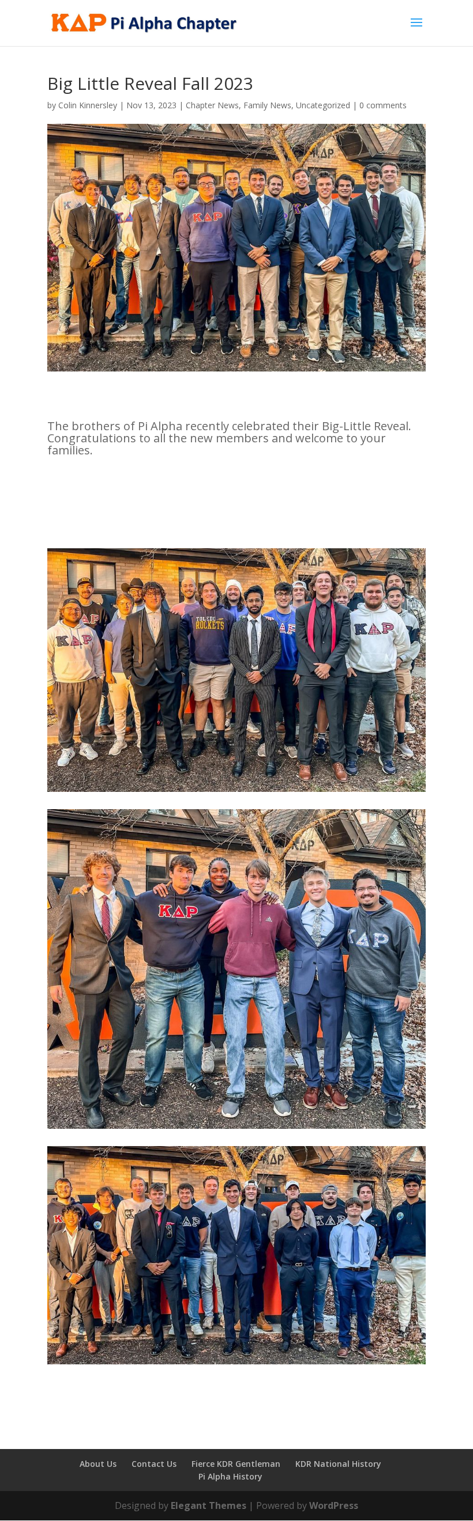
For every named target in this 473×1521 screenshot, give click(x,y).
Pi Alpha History (230, 1476)
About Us (98, 1463)
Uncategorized (323, 105)
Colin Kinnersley (87, 105)
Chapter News (212, 105)
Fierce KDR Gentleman (236, 1463)
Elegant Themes (208, 1505)
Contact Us (154, 1463)
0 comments (383, 105)
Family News (267, 105)
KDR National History (338, 1463)
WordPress (333, 1505)
